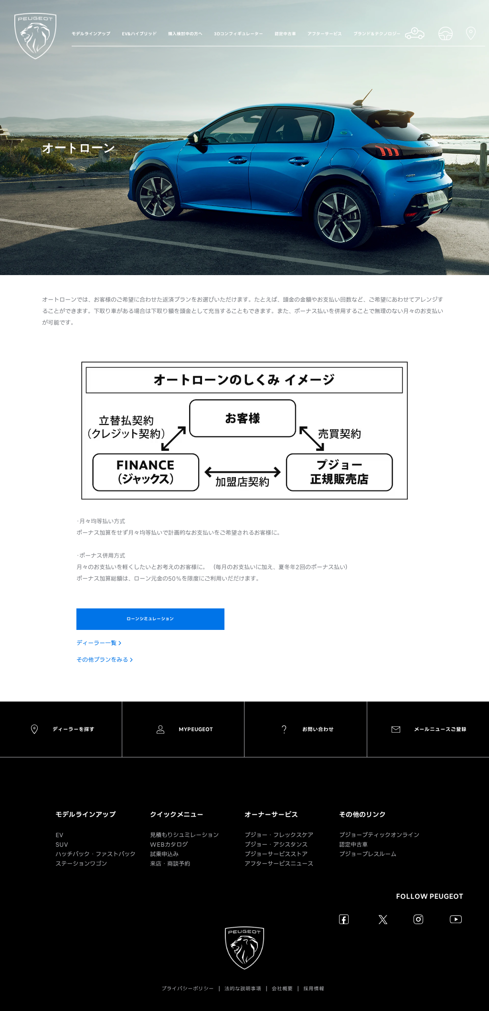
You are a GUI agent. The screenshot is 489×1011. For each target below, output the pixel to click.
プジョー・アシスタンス (276, 844)
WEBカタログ (169, 844)
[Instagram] (418, 919)
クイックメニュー (176, 814)
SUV (61, 844)
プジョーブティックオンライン (379, 835)
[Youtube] (455, 919)
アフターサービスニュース (278, 863)
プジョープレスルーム (367, 854)
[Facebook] (344, 919)
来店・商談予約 (170, 863)
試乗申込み (164, 854)
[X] (381, 919)
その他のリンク (362, 814)
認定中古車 (353, 844)
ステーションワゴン (81, 863)
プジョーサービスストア (276, 854)
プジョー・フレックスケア (278, 835)
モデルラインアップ (85, 814)
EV (59, 835)
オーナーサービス (271, 814)
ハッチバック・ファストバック (95, 854)
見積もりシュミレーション (184, 835)
